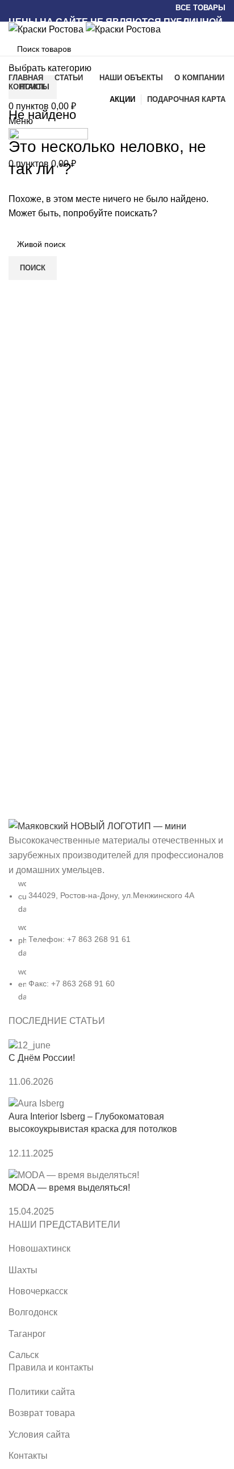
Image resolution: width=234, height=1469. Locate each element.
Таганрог (27, 1334)
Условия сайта (39, 1434)
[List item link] (117, 916)
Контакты (28, 1455)
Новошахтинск (39, 1248)
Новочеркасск (38, 1291)
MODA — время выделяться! (69, 1187)
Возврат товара (42, 1413)
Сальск (24, 1355)
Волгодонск (33, 1312)
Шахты (23, 1270)
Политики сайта (42, 1392)
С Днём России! (42, 1058)
